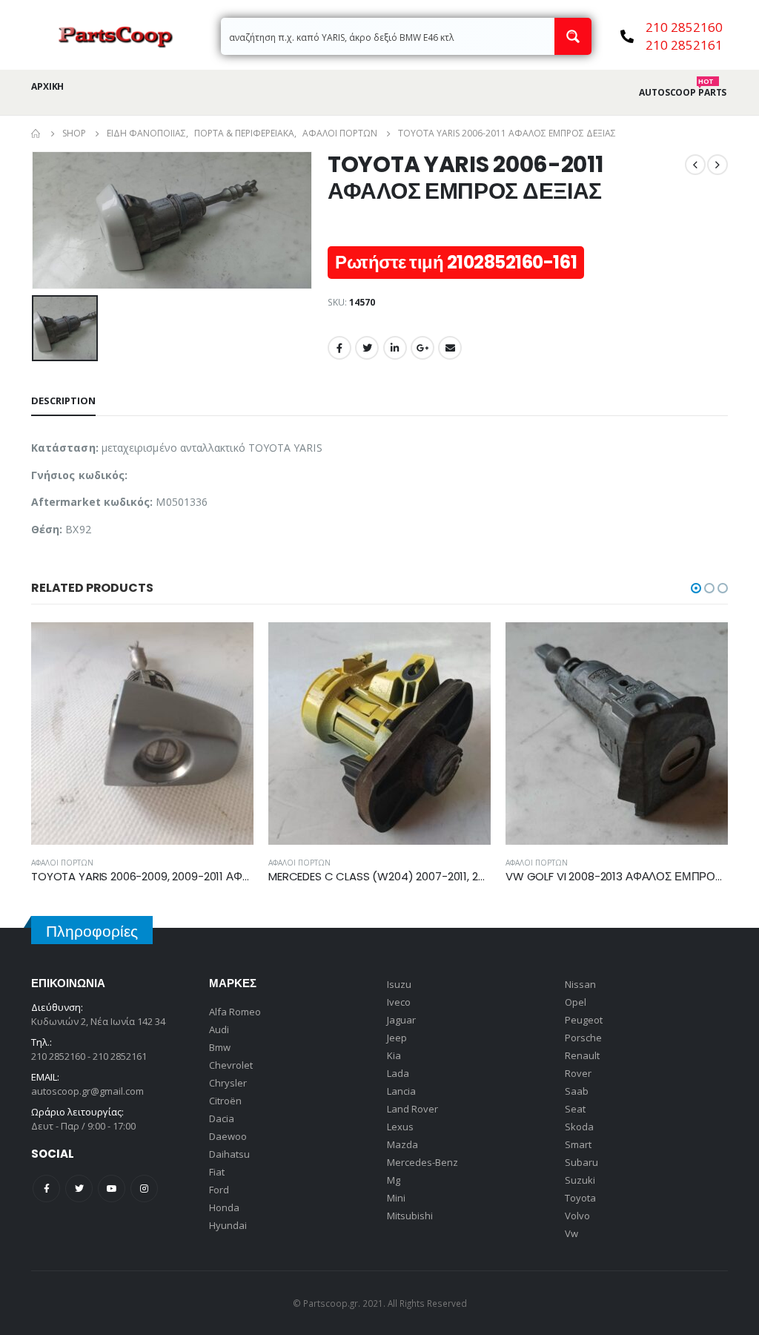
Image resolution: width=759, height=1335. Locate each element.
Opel (575, 1002)
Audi (219, 1029)
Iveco (399, 1002)
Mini (396, 1197)
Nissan (580, 984)
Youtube (111, 1188)
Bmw (220, 1047)
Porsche (583, 1037)
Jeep (397, 1037)
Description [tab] (63, 400)
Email (450, 348)
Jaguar (401, 1019)
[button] (696, 588)
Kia (394, 1055)
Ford (219, 1189)
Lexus (400, 1126)
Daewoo (228, 1136)
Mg (393, 1180)
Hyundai (228, 1225)
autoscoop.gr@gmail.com (87, 1091)
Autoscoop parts (682, 93)
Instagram (144, 1188)
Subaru (581, 1162)
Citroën (225, 1100)
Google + (422, 348)
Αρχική (47, 86)
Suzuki (580, 1180)
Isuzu (399, 984)
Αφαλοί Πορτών (62, 862)
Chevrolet (231, 1065)
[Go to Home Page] (36, 133)
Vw (571, 1233)
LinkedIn (395, 348)
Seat (575, 1108)
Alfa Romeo (235, 1011)
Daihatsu (229, 1154)
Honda (224, 1207)
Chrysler (228, 1083)
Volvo (577, 1215)
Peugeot (584, 1019)
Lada (398, 1073)
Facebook (339, 348)
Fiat (217, 1172)
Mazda (402, 1144)
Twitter (367, 348)
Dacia (221, 1118)
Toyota (580, 1197)
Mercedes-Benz (422, 1162)
